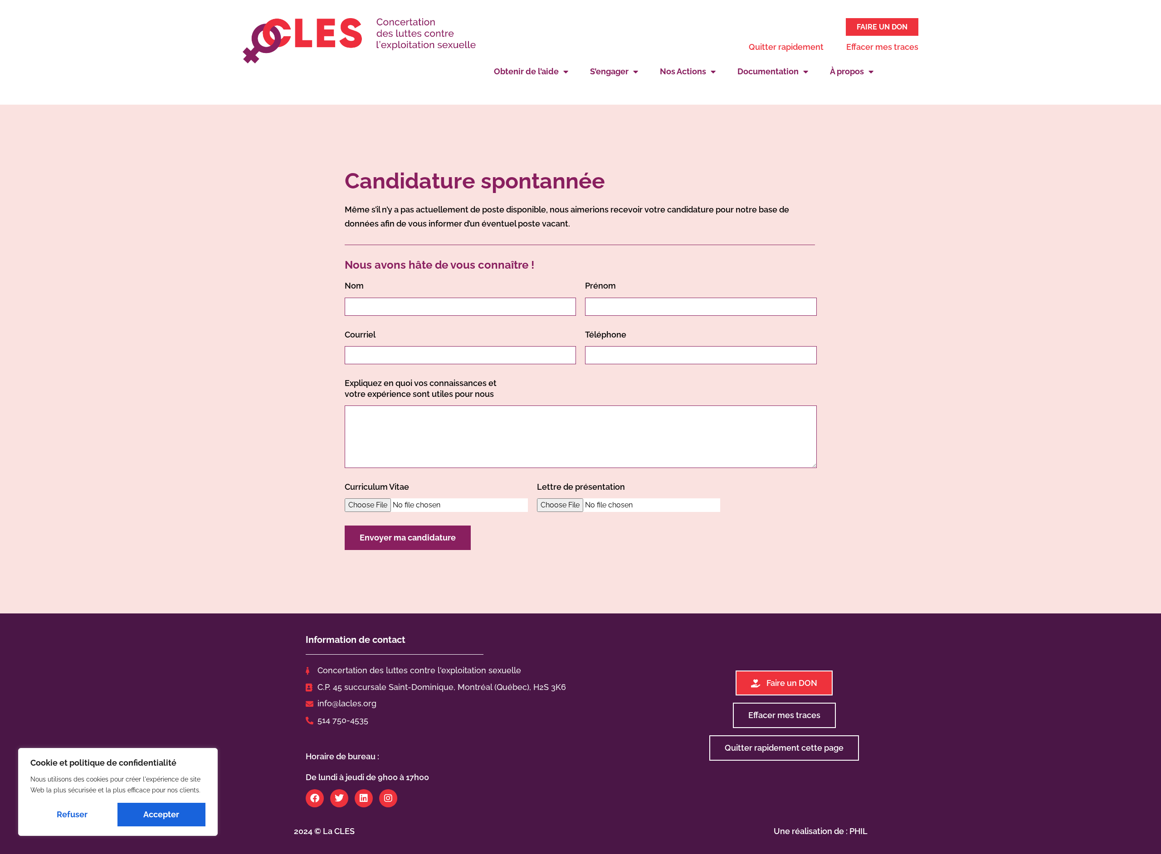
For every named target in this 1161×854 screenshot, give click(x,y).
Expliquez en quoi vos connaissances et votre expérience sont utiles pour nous (421, 388)
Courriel (360, 334)
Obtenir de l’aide (526, 71)
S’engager (609, 71)
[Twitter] (339, 798)
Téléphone (605, 334)
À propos (847, 71)
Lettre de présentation (581, 487)
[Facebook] (315, 798)
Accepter (161, 814)
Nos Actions (683, 71)
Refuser (72, 814)
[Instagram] (388, 798)
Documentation (768, 71)
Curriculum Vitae (377, 487)
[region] (118, 792)
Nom (354, 285)
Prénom (600, 285)
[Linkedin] (364, 798)
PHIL (858, 831)
